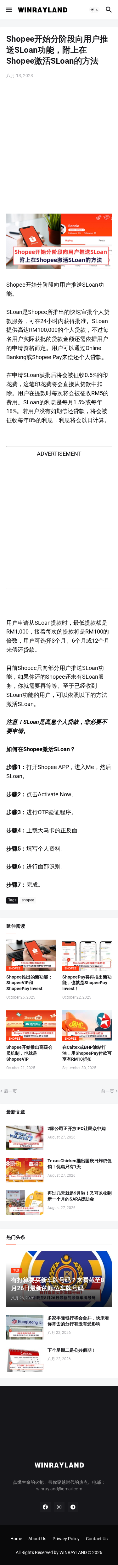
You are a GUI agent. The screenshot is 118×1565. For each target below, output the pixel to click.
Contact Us (97, 1538)
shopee (28, 900)
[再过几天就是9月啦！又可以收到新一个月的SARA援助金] (24, 1202)
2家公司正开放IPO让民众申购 (77, 1128)
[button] (8, 9)
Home (16, 1538)
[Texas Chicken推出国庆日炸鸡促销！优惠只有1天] (24, 1170)
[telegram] (73, 1507)
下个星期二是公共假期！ (72, 1350)
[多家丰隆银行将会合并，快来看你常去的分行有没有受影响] (24, 1327)
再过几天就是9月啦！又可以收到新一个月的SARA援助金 (80, 1196)
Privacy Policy (66, 1538)
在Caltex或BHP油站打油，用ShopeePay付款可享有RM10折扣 (87, 1053)
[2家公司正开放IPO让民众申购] (24, 1138)
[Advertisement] (59, 147)
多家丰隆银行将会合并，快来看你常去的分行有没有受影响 (78, 1320)
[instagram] (59, 1507)
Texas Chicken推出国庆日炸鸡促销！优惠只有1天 (80, 1163)
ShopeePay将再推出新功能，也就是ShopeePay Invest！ (87, 982)
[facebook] (45, 1507)
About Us (37, 1538)
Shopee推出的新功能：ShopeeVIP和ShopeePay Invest (29, 982)
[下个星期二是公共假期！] (24, 1359)
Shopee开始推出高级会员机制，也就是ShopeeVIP (29, 1053)
